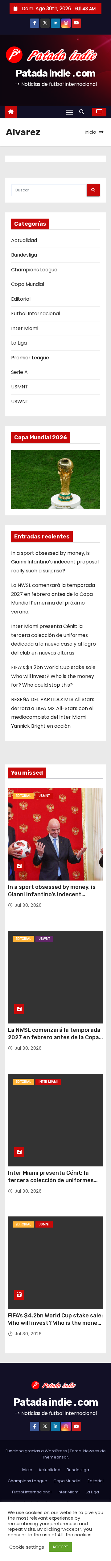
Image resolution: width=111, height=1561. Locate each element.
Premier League (30, 357)
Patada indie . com (55, 73)
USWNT (20, 401)
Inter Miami (24, 328)
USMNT (19, 386)
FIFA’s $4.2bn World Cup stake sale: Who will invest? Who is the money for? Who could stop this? (54, 676)
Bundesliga (24, 254)
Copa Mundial (27, 284)
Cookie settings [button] (26, 1547)
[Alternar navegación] (69, 111)
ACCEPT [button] (60, 1547)
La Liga (19, 342)
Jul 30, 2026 (28, 905)
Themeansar (55, 1457)
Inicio (90, 132)
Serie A (19, 372)
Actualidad (24, 240)
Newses (91, 1451)
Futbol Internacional (35, 313)
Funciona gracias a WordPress (37, 1451)
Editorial (21, 299)
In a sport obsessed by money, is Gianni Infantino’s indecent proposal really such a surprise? (55, 562)
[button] (83, 112)
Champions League (34, 269)
